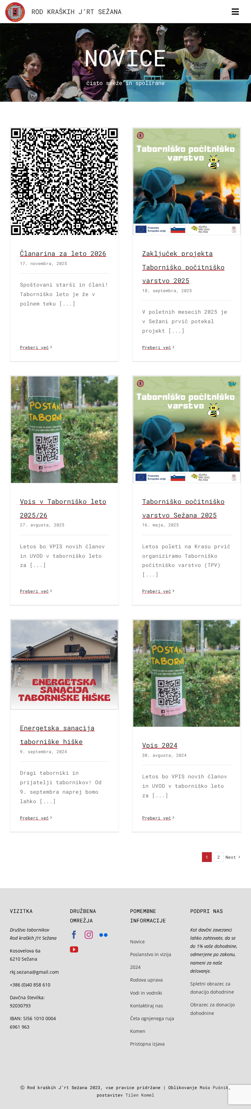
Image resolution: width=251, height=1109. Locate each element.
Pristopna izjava (147, 1044)
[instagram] (89, 935)
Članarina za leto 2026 (63, 253)
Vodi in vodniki (146, 993)
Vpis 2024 (159, 745)
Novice (137, 941)
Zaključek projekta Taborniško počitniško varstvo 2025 (183, 267)
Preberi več (34, 347)
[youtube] (74, 949)
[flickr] (103, 935)
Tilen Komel (140, 1095)
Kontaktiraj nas (146, 1005)
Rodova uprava (146, 980)
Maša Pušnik (214, 1087)
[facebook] (74, 935)
